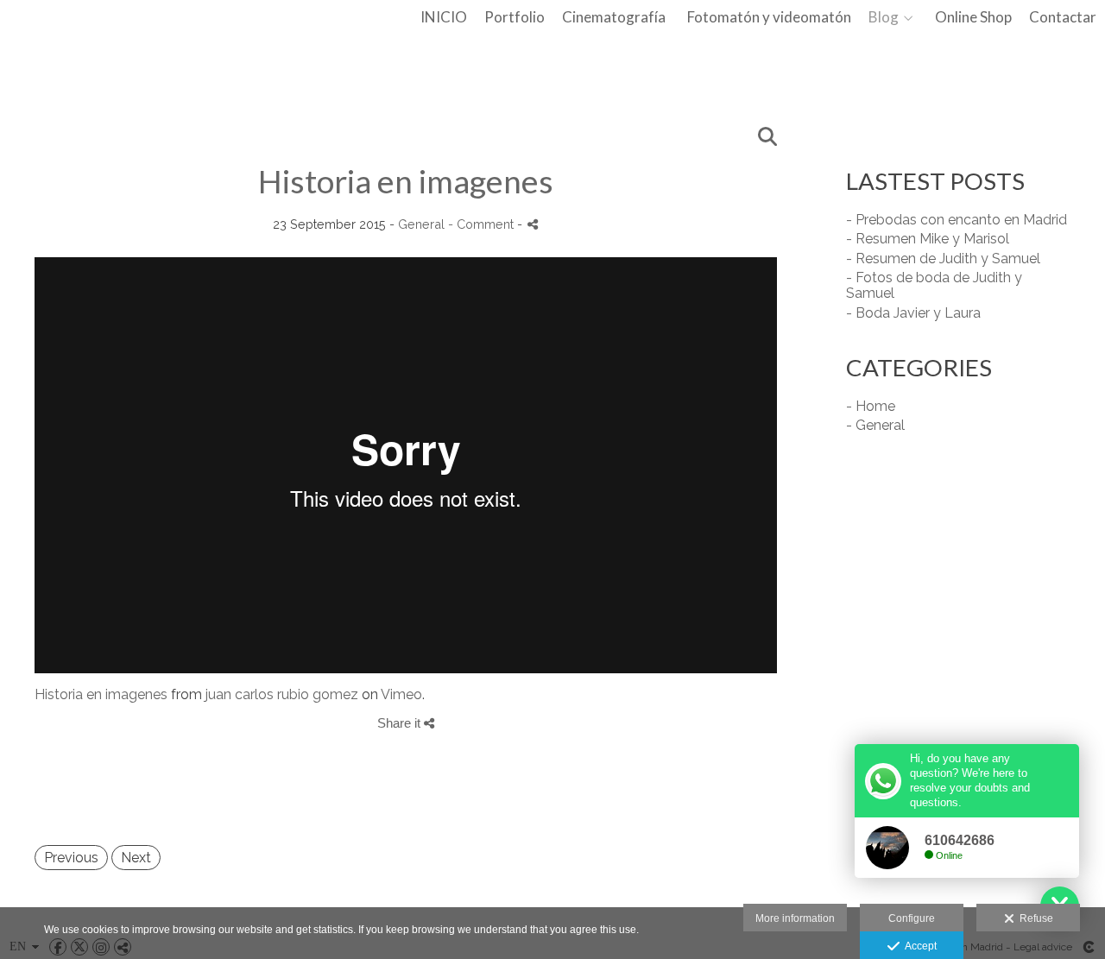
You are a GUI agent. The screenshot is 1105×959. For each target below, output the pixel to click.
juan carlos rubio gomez (281, 694)
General (421, 224)
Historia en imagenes (101, 694)
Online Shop (973, 17)
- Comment (482, 224)
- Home (870, 406)
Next (136, 857)
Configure (911, 918)
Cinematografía (614, 17)
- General (875, 425)
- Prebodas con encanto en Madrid (956, 219)
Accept (918, 946)
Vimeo (401, 694)
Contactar (1062, 17)
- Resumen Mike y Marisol (927, 238)
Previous (71, 857)
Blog (883, 17)
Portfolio (514, 17)
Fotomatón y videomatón (769, 17)
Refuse (1033, 918)
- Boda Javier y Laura (913, 313)
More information (795, 918)
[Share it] (533, 224)
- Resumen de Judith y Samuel (943, 258)
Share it (400, 723)
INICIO (443, 17)
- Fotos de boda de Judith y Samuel (934, 285)
